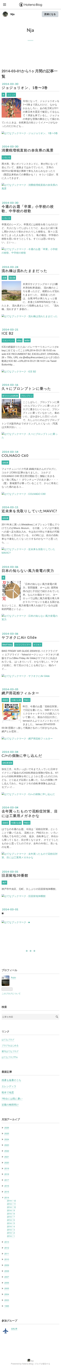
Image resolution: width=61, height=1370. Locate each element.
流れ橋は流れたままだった (24, 271)
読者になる (50, 14)
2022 (6, 1150)
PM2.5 (27, 699)
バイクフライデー (23, 644)
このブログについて (11, 993)
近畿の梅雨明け (10, 1104)
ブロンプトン (27, 395)
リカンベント (8, 340)
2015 (6, 1191)
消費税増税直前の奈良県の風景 (28, 150)
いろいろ (6, 157)
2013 (6, 1241)
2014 (6, 1197)
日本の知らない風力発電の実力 (28, 570)
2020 (6, 1162)
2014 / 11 (11, 1203)
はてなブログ (8, 1039)
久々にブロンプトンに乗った (26, 388)
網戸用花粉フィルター (20, 693)
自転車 (5, 462)
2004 (6, 1294)
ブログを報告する (42, 1363)
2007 (6, 1276)
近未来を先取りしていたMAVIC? (29, 511)
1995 (6, 1305)
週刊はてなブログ (10, 1051)
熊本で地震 (8, 1092)
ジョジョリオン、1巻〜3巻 (25, 88)
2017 (6, 1179)
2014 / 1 (11, 1236)
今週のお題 (16, 699)
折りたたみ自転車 (10, 395)
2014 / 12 (11, 1200)
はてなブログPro (10, 1057)
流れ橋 (12, 277)
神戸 (4, 882)
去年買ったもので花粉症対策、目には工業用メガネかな (30, 813)
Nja (12, 14)
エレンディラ (9, 1086)
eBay (19, 340)
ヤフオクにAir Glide (19, 637)
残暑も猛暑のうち (11, 1080)
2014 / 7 (11, 1216)
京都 (4, 277)
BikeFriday (7, 644)
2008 (6, 1270)
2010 (6, 1259)
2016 (6, 1185)
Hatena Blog (27, 1363)
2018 (6, 1174)
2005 (6, 1288)
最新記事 (7, 1072)
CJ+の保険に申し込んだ (22, 755)
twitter (27, 340)
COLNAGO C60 (15, 455)
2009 (6, 1265)
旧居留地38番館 (15, 875)
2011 (6, 1253)
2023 (6, 1144)
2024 (6, 1139)
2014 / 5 (11, 1223)
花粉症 (5, 699)
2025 (6, 1133)
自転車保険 (7, 762)
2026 (6, 1127)
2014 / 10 (11, 1207)
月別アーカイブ (11, 1119)
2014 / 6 (11, 1219)
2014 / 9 (11, 1210)
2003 (6, 1300)
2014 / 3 (11, 1229)
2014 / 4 (11, 1226)
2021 (6, 1156)
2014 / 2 (11, 1232)
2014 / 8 (11, 1213)
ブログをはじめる (10, 1045)
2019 (6, 1168)
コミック (11, 94)
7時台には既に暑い (12, 1098)
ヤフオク (37, 644)
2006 (6, 1282)
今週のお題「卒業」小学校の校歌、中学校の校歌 (28, 208)
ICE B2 (8, 333)
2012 (6, 1247)
